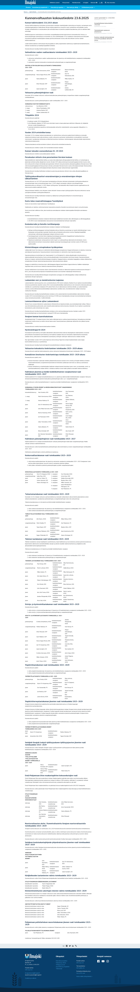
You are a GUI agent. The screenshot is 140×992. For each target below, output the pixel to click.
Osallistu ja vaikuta (30, 978)
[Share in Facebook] (67, 946)
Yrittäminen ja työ (87, 7)
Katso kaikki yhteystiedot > (84, 976)
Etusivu (28, 7)
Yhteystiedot (65, 2)
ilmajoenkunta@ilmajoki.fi (32, 973)
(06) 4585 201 (80, 968)
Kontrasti (93, 2)
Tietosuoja (59, 968)
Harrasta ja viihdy (72, 7)
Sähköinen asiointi (55, 2)
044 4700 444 (80, 973)
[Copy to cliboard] (76, 946)
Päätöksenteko (76, 2)
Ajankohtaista (32, 12)
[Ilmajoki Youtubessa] (103, 961)
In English (85, 2)
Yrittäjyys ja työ (60, 964)
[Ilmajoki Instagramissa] (107, 961)
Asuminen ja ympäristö (39, 7)
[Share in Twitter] (70, 946)
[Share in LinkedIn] (73, 946)
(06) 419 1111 (29, 970)
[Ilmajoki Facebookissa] (98, 961)
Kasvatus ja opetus (57, 7)
